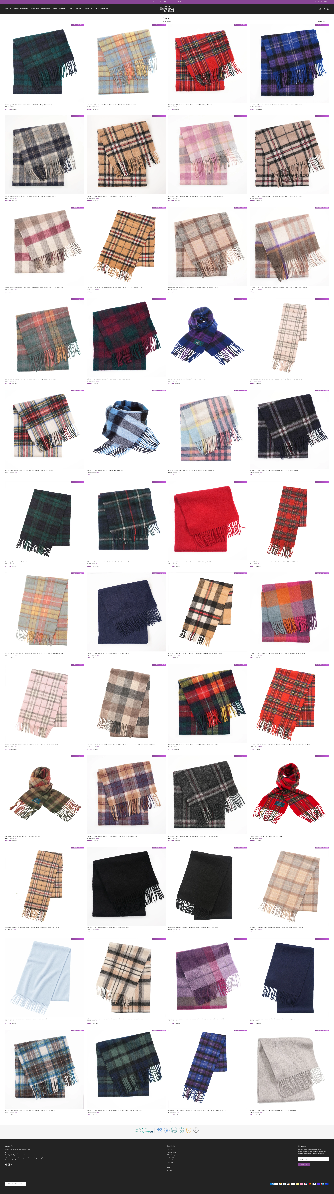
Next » (172, 1122)
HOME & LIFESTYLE (59, 9)
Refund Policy (171, 1155)
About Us (169, 1149)
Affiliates (169, 1170)
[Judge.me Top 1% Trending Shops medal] (188, 1130)
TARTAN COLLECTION (21, 9)
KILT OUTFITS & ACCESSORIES (40, 9)
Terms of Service (172, 1160)
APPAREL (8, 9)
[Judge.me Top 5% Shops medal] (196, 1130)
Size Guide (170, 1162)
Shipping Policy (171, 1152)
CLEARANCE (88, 9)
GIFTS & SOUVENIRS (75, 9)
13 (167, 1122)
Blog (168, 1167)
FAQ (168, 1165)
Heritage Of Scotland (14, 1188)
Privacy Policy (171, 1157)
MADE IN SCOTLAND (102, 9)
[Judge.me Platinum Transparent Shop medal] (181, 1130)
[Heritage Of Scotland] (167, 8)
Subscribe (304, 1164)
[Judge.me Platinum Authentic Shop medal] (174, 1130)
